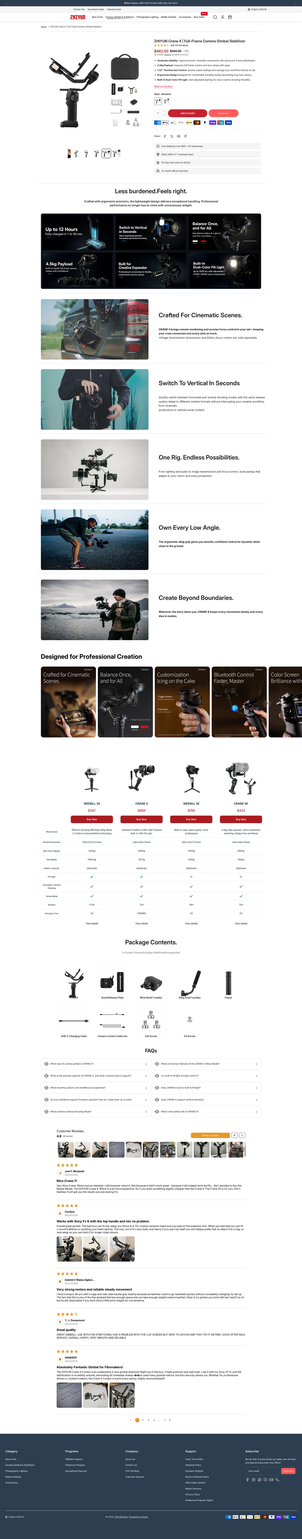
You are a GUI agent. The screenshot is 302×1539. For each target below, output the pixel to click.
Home (43, 26)
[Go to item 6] (151, 1150)
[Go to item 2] (83, 1150)
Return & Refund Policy (197, 1476)
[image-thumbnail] (76, 153)
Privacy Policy (192, 1494)
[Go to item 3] (100, 1150)
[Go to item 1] (66, 1150)
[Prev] (6, 3)
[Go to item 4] (117, 1150)
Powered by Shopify (138, 1517)
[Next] (295, 3)
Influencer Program (75, 1465)
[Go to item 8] (185, 1150)
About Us (130, 1459)
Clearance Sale (114, 9)
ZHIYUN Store (121, 1517)
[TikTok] (259, 1480)
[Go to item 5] (134, 1150)
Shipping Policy (193, 1465)
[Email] (271, 1480)
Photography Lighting (16, 1471)
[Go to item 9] (202, 1150)
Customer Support (134, 1476)
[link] (165, 136)
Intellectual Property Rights (199, 1500)
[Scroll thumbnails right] (241, 1149)
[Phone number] (277, 1480)
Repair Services (193, 1488)
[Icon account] (223, 17)
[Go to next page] (170, 1420)
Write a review (210, 1135)
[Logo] (78, 17)
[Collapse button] (95, 1064)
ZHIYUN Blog (132, 1471)
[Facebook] (247, 1480)
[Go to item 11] (235, 1150)
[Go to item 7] (168, 1150)
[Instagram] (253, 1480)
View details (92, 923)
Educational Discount (76, 1471)
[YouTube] (265, 1480)
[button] (258, 9)
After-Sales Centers (195, 1482)
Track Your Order (194, 1459)
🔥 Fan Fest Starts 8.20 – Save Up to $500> (151, 3)
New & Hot (10, 1459)
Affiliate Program (73, 1459)
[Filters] (234, 1135)
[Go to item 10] (218, 1150)
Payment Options (194, 1471)
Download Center (96, 9)
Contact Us (131, 1465)
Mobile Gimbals (13, 1476)
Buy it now (223, 113)
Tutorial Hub (79, 9)
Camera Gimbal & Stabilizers (19, 1465)
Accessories (11, 1482)
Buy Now (92, 819)
